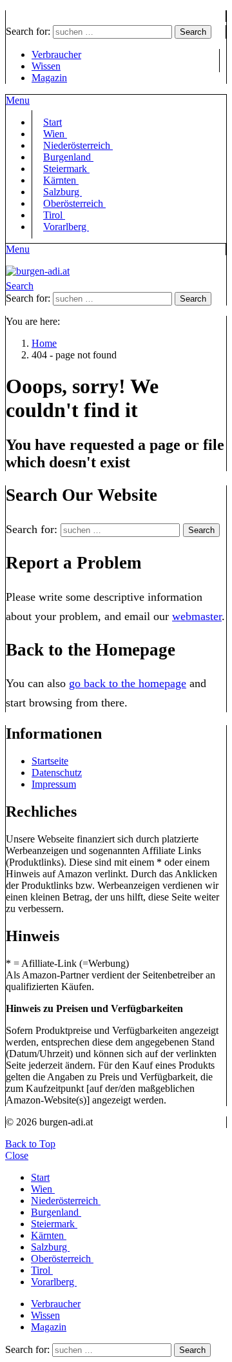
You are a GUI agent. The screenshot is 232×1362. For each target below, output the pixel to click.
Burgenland (56, 1212)
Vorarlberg (66, 226)
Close (16, 1155)
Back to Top (30, 1143)
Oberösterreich (74, 203)
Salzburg (50, 1246)
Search (193, 32)
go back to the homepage (127, 683)
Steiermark (54, 1223)
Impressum (54, 784)
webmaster (197, 616)
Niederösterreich (66, 1200)
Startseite (50, 760)
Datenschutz (57, 772)
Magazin (49, 77)
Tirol (42, 1270)
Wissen (46, 66)
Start (40, 1177)
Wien (43, 1188)
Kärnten (48, 1235)
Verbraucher (56, 54)
